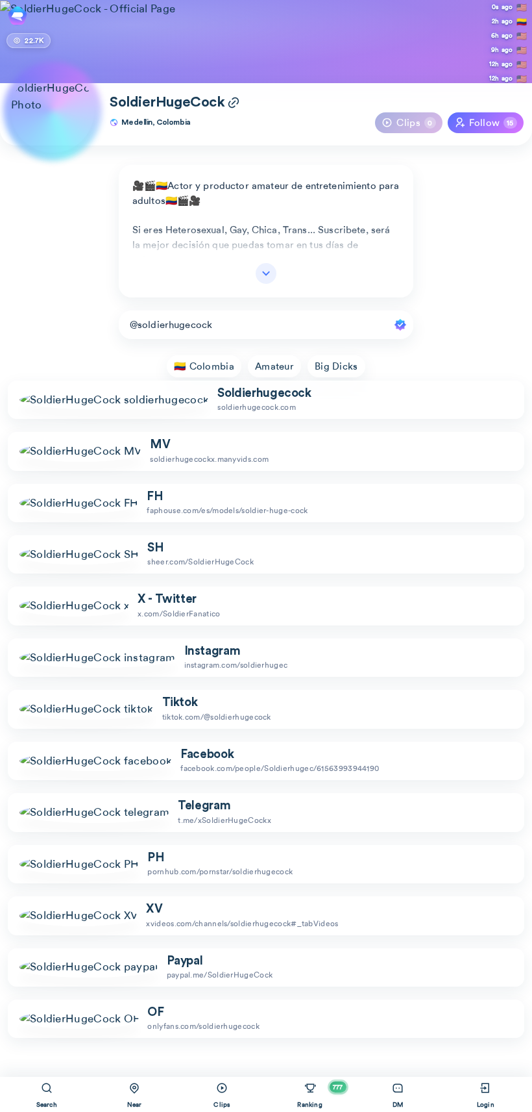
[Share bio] (233, 104)
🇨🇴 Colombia (204, 366)
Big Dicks (336, 366)
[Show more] (266, 273)
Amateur (274, 366)
